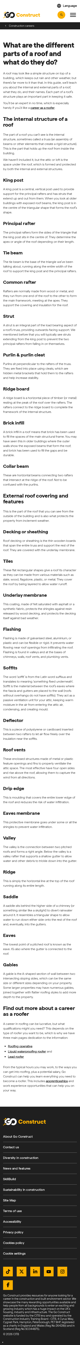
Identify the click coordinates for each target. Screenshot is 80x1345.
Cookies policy (13, 1243)
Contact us (11, 1147)
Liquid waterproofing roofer (27, 1051)
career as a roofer (42, 108)
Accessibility (12, 1221)
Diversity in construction (20, 1158)
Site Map (9, 1200)
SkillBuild (9, 1179)
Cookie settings (14, 1253)
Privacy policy (13, 1232)
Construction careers (21, 25)
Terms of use (12, 1211)
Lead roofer (16, 1057)
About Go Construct (18, 1136)
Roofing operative (20, 1046)
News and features (16, 1168)
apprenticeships (57, 1081)
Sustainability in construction (24, 1190)
